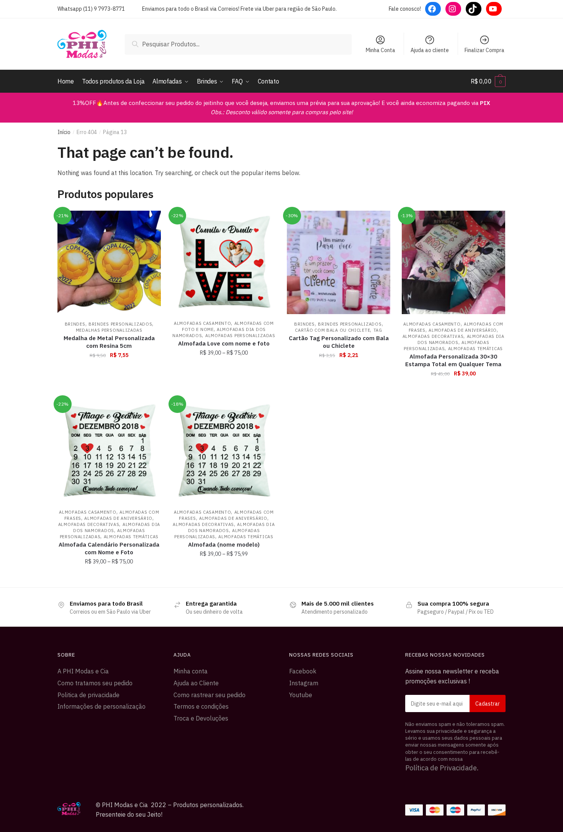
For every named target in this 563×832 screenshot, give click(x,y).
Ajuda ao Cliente (196, 683)
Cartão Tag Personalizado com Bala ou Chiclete (339, 341)
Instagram (303, 683)
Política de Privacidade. (442, 767)
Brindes (75, 324)
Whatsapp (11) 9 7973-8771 (91, 8)
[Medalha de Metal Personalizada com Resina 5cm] (109, 262)
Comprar (109, 390)
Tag (377, 330)
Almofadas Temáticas (475, 348)
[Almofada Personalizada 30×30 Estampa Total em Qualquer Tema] (453, 262)
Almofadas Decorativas (433, 336)
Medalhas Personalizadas (109, 330)
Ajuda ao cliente (430, 50)
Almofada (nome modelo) (224, 544)
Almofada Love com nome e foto (224, 343)
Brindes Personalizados (120, 324)
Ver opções (223, 390)
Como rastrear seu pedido (209, 695)
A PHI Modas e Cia (83, 671)
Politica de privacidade (88, 695)
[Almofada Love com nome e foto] (224, 262)
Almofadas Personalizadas (240, 335)
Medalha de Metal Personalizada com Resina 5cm (109, 341)
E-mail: (455, 703)
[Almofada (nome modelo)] (224, 450)
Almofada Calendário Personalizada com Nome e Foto (109, 548)
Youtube (300, 695)
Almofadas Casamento (202, 323)
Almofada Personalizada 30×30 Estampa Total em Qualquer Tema (453, 360)
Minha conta (190, 671)
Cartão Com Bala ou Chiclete (332, 330)
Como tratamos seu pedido (95, 683)
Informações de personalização (101, 706)
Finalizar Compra (484, 50)
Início (63, 132)
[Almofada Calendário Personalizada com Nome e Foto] (109, 450)
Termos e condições (201, 706)
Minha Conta (380, 50)
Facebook (302, 671)
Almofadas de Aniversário (463, 330)
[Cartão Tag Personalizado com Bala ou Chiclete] (338, 262)
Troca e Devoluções (200, 718)
